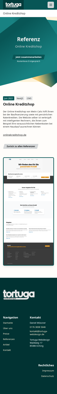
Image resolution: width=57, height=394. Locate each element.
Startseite (8, 322)
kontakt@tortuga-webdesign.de (39, 333)
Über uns (7, 328)
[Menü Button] (51, 5)
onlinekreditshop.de (14, 135)
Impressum (48, 370)
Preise (6, 333)
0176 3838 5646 (38, 327)
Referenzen (9, 339)
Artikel (6, 344)
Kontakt (7, 350)
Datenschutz (47, 376)
